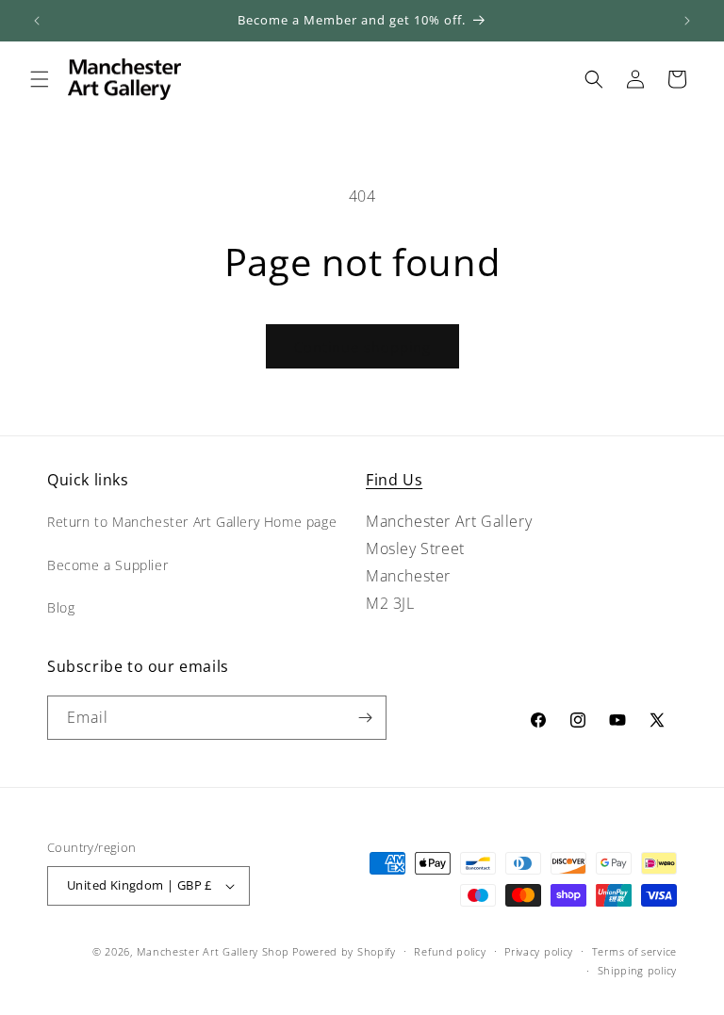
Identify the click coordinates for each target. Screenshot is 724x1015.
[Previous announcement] (37, 20)
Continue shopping (362, 346)
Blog (60, 607)
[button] (39, 79)
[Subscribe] (365, 718)
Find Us (394, 479)
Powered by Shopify (344, 951)
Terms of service (634, 951)
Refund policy (449, 951)
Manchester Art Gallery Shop (213, 951)
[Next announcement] (687, 20)
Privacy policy (538, 951)
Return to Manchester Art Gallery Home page (192, 522)
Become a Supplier (107, 565)
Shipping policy (638, 970)
